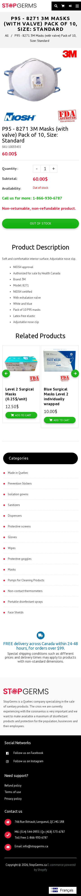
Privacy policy (13, 799)
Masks (12, 569)
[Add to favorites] (35, 349)
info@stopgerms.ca (35, 846)
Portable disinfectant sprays (25, 602)
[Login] (69, 6)
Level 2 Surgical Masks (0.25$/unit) (19, 394)
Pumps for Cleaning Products (26, 580)
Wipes (12, 548)
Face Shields (16, 612)
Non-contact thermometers (25, 591)
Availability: (11, 188)
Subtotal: (10, 178)
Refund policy (12, 785)
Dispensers (15, 516)
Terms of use (12, 792)
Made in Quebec (18, 473)
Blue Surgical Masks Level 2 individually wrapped (56, 396)
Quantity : (10, 168)
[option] (62, 890)
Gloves (12, 537)
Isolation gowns (18, 494)
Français (66, 890)
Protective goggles (20, 559)
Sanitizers (14, 505)
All (7, 36)
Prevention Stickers (20, 483)
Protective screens (19, 526)
